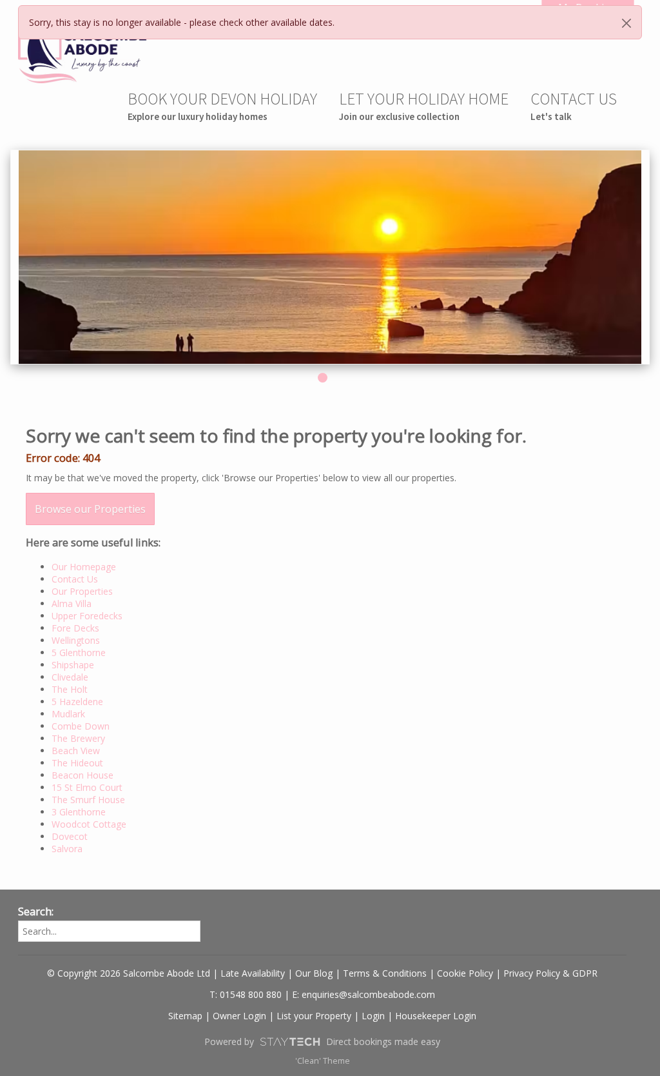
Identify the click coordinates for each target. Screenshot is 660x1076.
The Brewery (78, 738)
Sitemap (185, 1016)
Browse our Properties (90, 509)
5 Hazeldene (77, 701)
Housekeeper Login (435, 1016)
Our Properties (82, 591)
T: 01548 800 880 (245, 994)
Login (373, 1016)
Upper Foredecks (87, 616)
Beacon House (82, 775)
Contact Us (75, 579)
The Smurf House (88, 799)
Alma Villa (72, 603)
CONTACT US (573, 105)
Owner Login (239, 1016)
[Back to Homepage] (82, 49)
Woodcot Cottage (89, 824)
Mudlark (68, 714)
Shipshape (73, 665)
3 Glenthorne (79, 812)
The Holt (70, 689)
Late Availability (252, 973)
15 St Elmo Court (87, 787)
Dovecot (70, 836)
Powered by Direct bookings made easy (322, 1041)
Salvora (67, 848)
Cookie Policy (465, 973)
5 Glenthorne (79, 652)
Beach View (76, 750)
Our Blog (314, 973)
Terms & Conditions (385, 973)
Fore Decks (75, 628)
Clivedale (70, 677)
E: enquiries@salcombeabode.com (363, 994)
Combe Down (81, 726)
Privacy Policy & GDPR (550, 973)
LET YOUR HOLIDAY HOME (424, 105)
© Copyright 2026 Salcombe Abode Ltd (128, 973)
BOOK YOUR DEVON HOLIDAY (222, 105)
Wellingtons (76, 640)
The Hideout (77, 763)
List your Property (314, 1016)
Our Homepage (84, 567)
